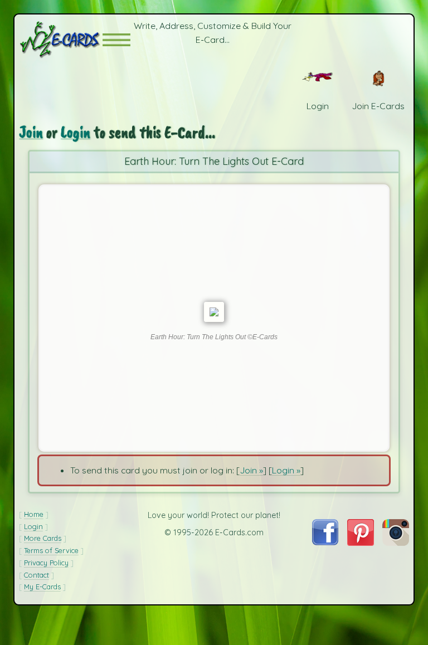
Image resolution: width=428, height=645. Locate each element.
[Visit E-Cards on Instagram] (395, 542)
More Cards (42, 538)
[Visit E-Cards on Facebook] (325, 542)
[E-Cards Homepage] (61, 40)
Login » (286, 470)
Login (75, 132)
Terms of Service (51, 550)
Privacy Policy (46, 562)
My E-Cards (42, 586)
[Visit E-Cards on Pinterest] (360, 542)
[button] (116, 39)
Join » (251, 470)
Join (31, 132)
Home (33, 514)
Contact (36, 574)
